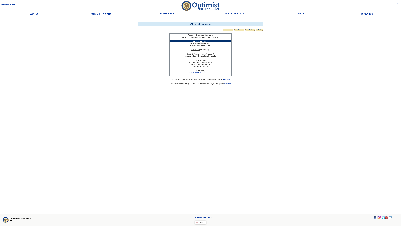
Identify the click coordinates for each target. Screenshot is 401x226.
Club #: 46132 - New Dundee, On (200, 73)
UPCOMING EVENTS (167, 14)
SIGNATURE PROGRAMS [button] (101, 14)
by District (239, 30)
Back (259, 30)
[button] (8, 4)
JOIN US (301, 14)
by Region (250, 30)
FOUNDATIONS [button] (367, 14)
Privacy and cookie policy (203, 217)
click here (226, 79)
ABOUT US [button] (34, 14)
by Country (228, 30)
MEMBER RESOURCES (234, 14)
